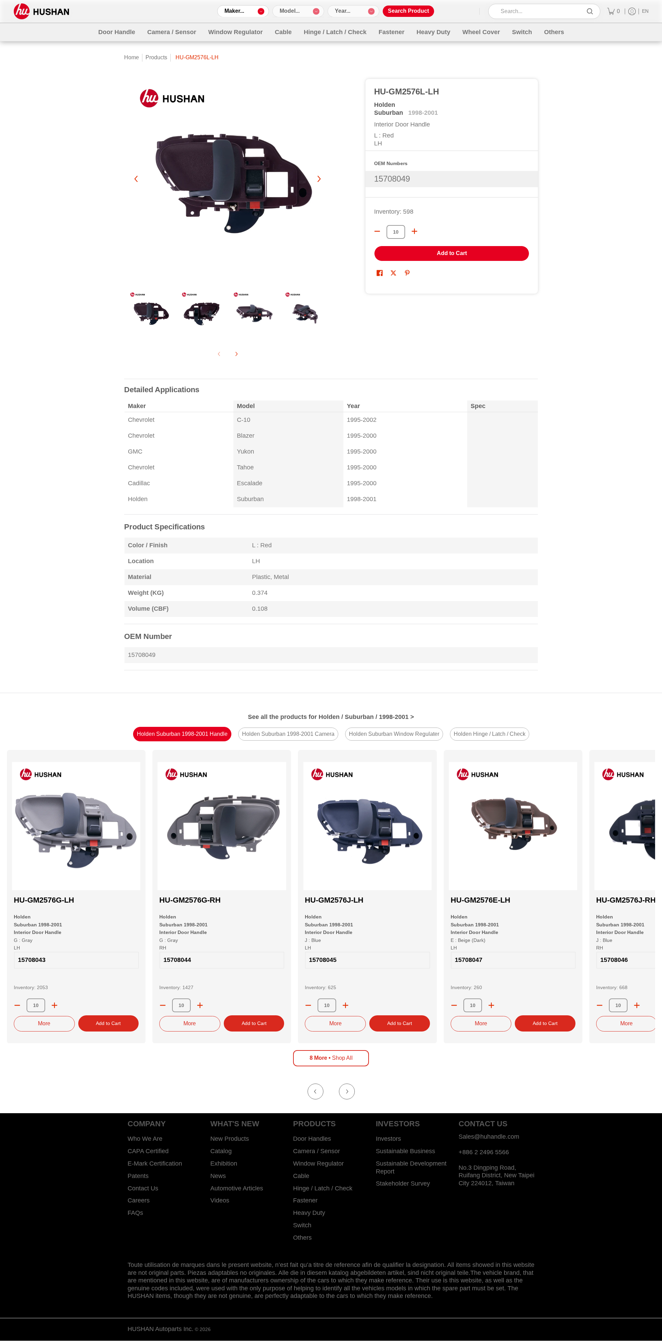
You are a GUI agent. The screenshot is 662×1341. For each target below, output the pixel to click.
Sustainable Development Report (411, 1167)
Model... (290, 11)
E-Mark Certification (155, 1163)
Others (302, 1237)
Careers (139, 1200)
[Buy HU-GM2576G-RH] (222, 826)
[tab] (182, 734)
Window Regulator (318, 1163)
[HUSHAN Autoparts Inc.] (41, 11)
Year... (342, 11)
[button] (379, 273)
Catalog (221, 1151)
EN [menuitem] (645, 11)
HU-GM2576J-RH (626, 900)
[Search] (590, 11)
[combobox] (539, 11)
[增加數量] (414, 231)
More (44, 1023)
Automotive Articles (236, 1188)
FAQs (135, 1212)
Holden (384, 104)
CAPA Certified (148, 1151)
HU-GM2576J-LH (334, 900)
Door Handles (312, 1138)
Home (131, 57)
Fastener (305, 1200)
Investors (388, 1138)
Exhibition (223, 1163)
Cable (301, 1175)
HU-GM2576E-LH (480, 900)
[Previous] (137, 179)
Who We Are (145, 1138)
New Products (229, 1138)
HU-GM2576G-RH (190, 900)
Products (156, 57)
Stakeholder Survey (403, 1183)
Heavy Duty (309, 1212)
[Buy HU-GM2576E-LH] (513, 826)
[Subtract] (17, 1005)
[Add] (54, 1005)
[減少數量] (377, 231)
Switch (302, 1225)
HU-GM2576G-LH (44, 900)
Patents (138, 1175)
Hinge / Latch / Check (322, 1188)
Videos (219, 1200)
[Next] (319, 179)
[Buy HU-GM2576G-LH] (76, 826)
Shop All (331, 1058)
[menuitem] (613, 11)
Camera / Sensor (316, 1151)
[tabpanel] (331, 529)
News (218, 1175)
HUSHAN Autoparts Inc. (160, 1328)
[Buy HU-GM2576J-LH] (367, 826)
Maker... (234, 11)
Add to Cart (452, 253)
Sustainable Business (405, 1151)
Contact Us (143, 1188)
